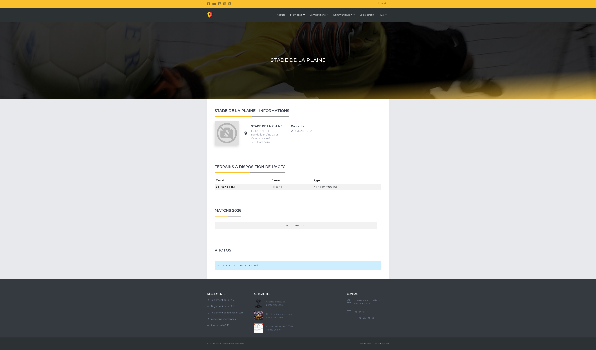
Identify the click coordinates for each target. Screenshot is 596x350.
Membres (296, 14)
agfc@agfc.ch (361, 311)
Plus (381, 14)
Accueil (281, 14)
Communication (343, 14)
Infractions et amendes (223, 319)
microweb (383, 343)
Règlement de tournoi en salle (227, 312)
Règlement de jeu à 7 (222, 300)
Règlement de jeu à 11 (222, 306)
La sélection (367, 14)
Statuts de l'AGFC (219, 325)
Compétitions (317, 14)
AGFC (219, 343)
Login (383, 3)
